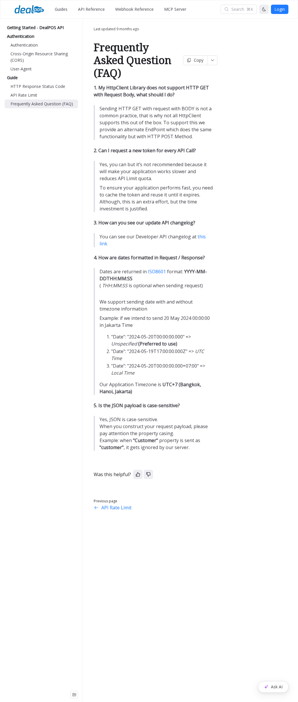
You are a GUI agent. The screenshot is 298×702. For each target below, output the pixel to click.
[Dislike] (148, 474)
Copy (198, 60)
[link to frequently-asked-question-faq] (91, 60)
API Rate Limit (116, 507)
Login (279, 9)
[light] (264, 9)
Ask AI (277, 686)
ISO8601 (157, 271)
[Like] (138, 474)
